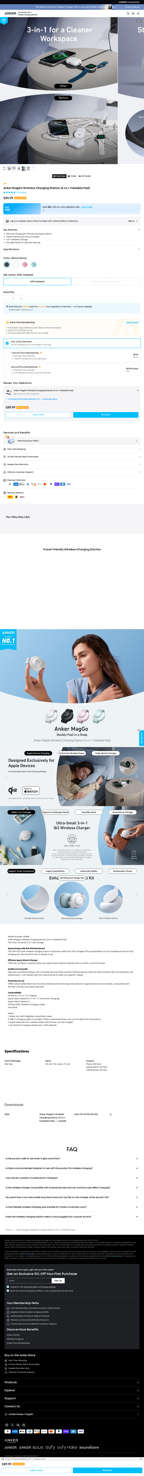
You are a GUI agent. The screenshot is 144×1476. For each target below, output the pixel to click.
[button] (72, 221)
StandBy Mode (89, 812)
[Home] (22, 13)
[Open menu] (138, 13)
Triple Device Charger (105, 753)
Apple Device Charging (38, 753)
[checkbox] (8, 1287)
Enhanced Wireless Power (72, 753)
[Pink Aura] (24, 264)
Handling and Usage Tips (72, 878)
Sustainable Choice (122, 871)
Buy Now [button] (106, 414)
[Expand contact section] (138, 1406)
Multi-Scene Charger (122, 812)
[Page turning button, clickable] (7, 776)
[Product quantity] (13, 298)
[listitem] (6, 1425)
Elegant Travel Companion (21, 871)
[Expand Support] (138, 1398)
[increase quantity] (21, 298)
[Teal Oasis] (33, 264)
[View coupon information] (44, 210)
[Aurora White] (15, 264)
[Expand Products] (138, 1382)
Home (8, 1230)
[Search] (128, 13)
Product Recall (132, 7)
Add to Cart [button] (38, 414)
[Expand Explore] (138, 1390)
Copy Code (86, 207)
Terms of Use (30, 1287)
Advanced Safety (88, 871)
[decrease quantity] (6, 298)
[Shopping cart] (133, 13)
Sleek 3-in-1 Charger (21, 812)
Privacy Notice (48, 1287)
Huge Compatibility (55, 871)
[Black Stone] (6, 264)
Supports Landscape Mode (55, 812)
